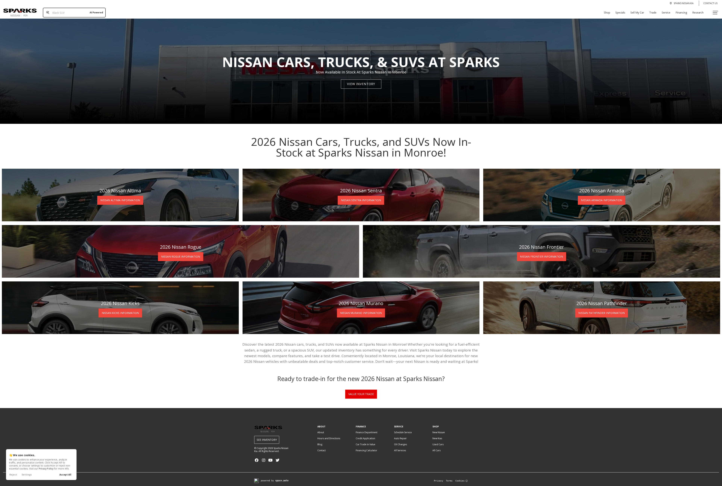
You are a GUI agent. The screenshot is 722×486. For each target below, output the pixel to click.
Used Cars (438, 444)
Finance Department (366, 432)
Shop (607, 12)
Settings (27, 474)
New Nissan (438, 432)
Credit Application (365, 438)
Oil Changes (400, 444)
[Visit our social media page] (256, 460)
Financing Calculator (366, 450)
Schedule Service (403, 432)
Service (666, 12)
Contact (321, 450)
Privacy (438, 481)
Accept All (65, 474)
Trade (652, 12)
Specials (620, 12)
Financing (681, 12)
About (320, 432)
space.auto (281, 480)
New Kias (437, 438)
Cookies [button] (460, 481)
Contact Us (710, 3)
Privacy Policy (46, 468)
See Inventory (267, 439)
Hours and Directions (328, 438)
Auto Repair (400, 438)
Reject (13, 474)
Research (698, 12)
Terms (449, 481)
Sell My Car (637, 12)
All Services (400, 450)
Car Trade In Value (365, 444)
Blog (319, 444)
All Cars (436, 450)
